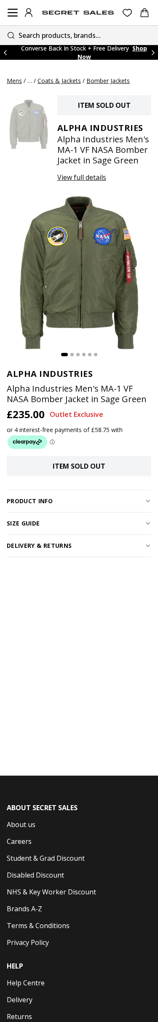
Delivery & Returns (39, 546)
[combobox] (79, 35)
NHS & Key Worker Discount (51, 892)
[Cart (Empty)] (144, 12)
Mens (14, 81)
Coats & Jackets (59, 81)
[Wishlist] (127, 12)
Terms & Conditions (38, 925)
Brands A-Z (24, 908)
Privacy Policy (28, 942)
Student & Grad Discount (46, 858)
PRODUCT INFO (30, 501)
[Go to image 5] (89, 354)
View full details (81, 177)
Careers (19, 841)
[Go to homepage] (78, 12)
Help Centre (26, 982)
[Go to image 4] (84, 354)
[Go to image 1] (64, 354)
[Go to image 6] (95, 354)
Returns (19, 1016)
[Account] (28, 12)
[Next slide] (153, 52)
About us (21, 824)
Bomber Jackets (108, 81)
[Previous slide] (5, 52)
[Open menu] (12, 12)
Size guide (23, 523)
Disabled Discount (35, 875)
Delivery (19, 999)
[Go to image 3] (78, 354)
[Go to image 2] (72, 354)
